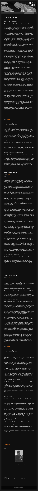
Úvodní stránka (6, 12)
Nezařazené (8, 119)
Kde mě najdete (18, 12)
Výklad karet (12, 12)
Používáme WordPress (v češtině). (19, 487)
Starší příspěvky (7, 444)
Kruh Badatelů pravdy (10, 17)
